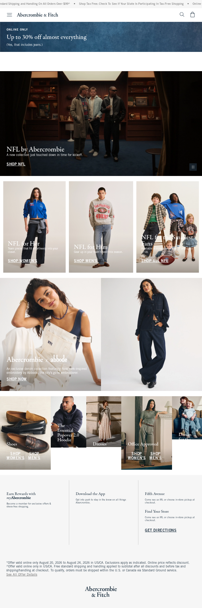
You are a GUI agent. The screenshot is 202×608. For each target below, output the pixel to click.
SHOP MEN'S (57, 54)
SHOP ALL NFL (154, 261)
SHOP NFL (16, 164)
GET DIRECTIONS (160, 530)
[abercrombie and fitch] (37, 14)
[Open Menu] (7, 14)
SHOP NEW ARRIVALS (66, 454)
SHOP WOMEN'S (21, 54)
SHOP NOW (17, 379)
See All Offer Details (21, 574)
